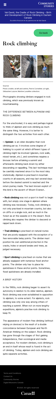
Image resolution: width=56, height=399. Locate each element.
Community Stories (11, 379)
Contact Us (8, 376)
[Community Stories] (47, 4)
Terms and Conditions (12, 373)
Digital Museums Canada (13, 383)
